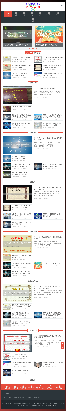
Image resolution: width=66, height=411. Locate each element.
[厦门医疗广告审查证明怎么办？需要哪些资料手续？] (7, 224)
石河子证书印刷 (7, 397)
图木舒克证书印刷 (27, 397)
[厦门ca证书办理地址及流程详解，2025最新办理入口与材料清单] (38, 315)
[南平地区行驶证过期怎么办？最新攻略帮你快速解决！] (7, 67)
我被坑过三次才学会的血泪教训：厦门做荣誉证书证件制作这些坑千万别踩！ (21, 323)
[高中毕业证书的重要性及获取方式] (7, 109)
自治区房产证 (33, 330)
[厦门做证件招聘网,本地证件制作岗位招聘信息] (38, 216)
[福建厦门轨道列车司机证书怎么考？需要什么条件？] (7, 125)
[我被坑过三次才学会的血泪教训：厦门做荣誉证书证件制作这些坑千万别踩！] (7, 323)
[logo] (33, 5)
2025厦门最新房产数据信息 (20, 370)
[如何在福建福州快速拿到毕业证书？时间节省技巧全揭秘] (7, 315)
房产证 (58, 15)
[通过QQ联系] (32, 9)
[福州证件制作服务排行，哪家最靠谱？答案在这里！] (38, 75)
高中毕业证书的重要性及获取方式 (45, 88)
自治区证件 (33, 231)
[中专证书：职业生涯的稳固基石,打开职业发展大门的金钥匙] (7, 166)
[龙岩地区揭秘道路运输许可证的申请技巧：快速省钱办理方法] (38, 59)
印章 (33, 21)
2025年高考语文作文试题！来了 (52, 263)
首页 (8, 15)
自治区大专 (33, 182)
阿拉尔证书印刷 (16, 397)
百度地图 (53, 405)
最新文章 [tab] (29, 53)
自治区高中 (33, 83)
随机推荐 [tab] (37, 53)
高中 (16, 15)
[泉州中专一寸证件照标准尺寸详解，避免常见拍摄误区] (7, 75)
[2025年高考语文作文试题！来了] (49, 34)
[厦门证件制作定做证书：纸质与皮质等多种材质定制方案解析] (7, 117)
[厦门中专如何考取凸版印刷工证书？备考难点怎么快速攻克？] (17, 34)
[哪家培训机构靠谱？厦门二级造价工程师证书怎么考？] (38, 364)
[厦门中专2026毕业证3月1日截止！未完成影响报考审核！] (38, 125)
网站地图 (48, 405)
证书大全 (49, 15)
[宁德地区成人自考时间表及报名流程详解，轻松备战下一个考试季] (7, 59)
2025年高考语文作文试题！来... (47, 45)
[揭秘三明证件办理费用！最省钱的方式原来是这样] (7, 265)
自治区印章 (33, 380)
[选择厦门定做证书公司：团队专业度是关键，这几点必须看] (38, 166)
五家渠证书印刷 (36, 397)
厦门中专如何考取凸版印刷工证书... (17, 45)
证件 (40, 15)
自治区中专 (33, 132)
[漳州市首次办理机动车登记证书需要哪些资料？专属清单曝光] (38, 67)
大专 (32, 15)
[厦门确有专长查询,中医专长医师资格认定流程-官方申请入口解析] (7, 273)
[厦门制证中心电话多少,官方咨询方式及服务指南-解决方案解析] (38, 117)
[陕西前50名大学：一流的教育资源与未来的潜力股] (7, 216)
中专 (24, 15)
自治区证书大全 (33, 281)
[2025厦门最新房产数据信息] (7, 372)
